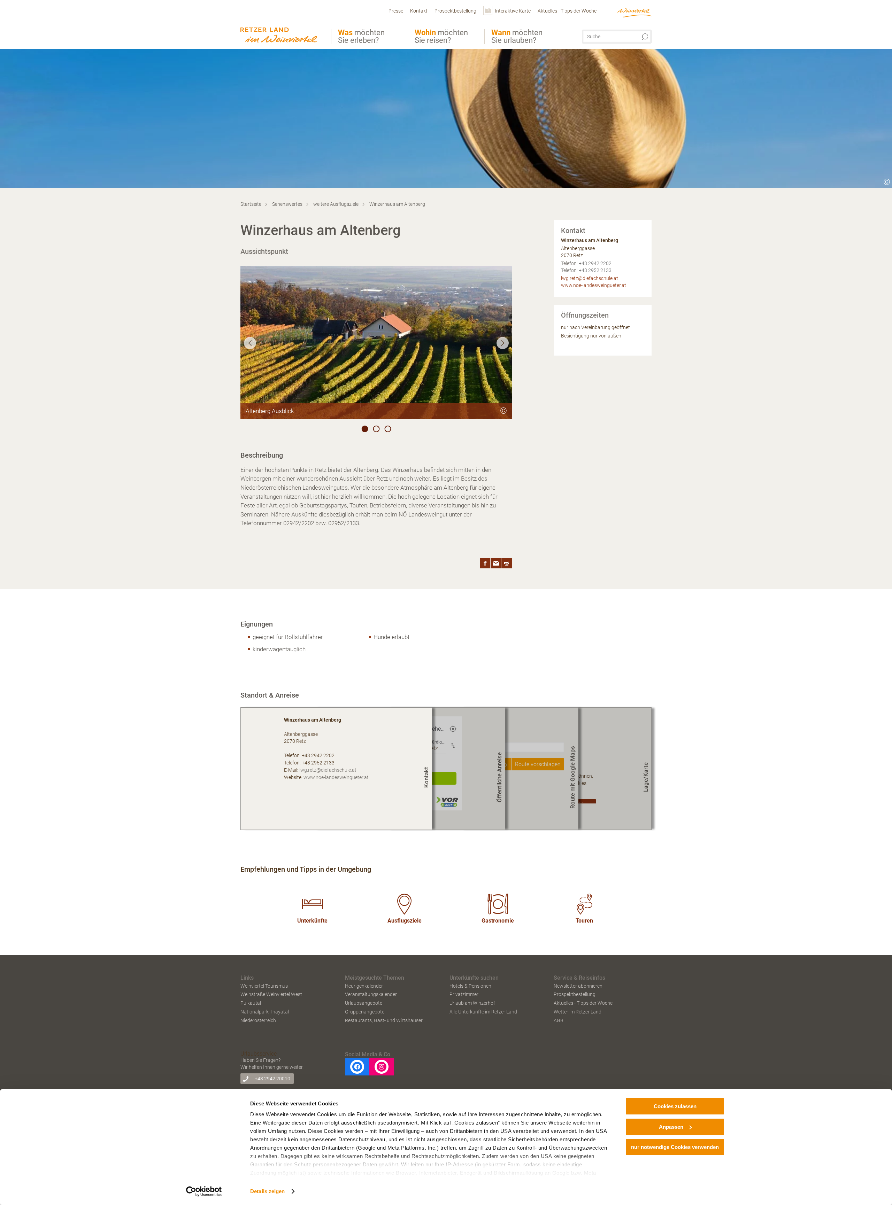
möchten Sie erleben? (361, 36)
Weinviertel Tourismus (264, 986)
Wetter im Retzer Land (577, 1011)
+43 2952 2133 (595, 270)
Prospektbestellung (574, 994)
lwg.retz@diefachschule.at (589, 278)
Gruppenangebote (364, 1011)
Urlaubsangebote (363, 1003)
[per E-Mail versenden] (496, 563)
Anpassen (671, 1127)
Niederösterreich (258, 1020)
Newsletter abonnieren (578, 986)
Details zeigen (267, 1191)
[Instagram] (382, 1067)
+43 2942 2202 (595, 263)
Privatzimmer (463, 994)
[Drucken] (506, 563)
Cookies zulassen (675, 1106)
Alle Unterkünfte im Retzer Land (483, 1011)
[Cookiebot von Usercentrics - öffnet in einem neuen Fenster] (204, 1191)
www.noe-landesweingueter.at (593, 285)
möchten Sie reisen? (441, 36)
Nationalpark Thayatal (264, 1011)
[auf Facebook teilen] (485, 563)
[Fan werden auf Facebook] (357, 1067)
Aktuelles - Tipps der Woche (583, 1003)
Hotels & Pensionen (470, 986)
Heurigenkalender (364, 986)
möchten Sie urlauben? (517, 36)
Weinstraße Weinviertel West (271, 994)
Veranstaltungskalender (371, 994)
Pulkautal (250, 1003)
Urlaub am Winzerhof (472, 1003)
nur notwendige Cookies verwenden (675, 1147)
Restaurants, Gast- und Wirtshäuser (384, 1020)
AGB (558, 1020)
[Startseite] (280, 25)
